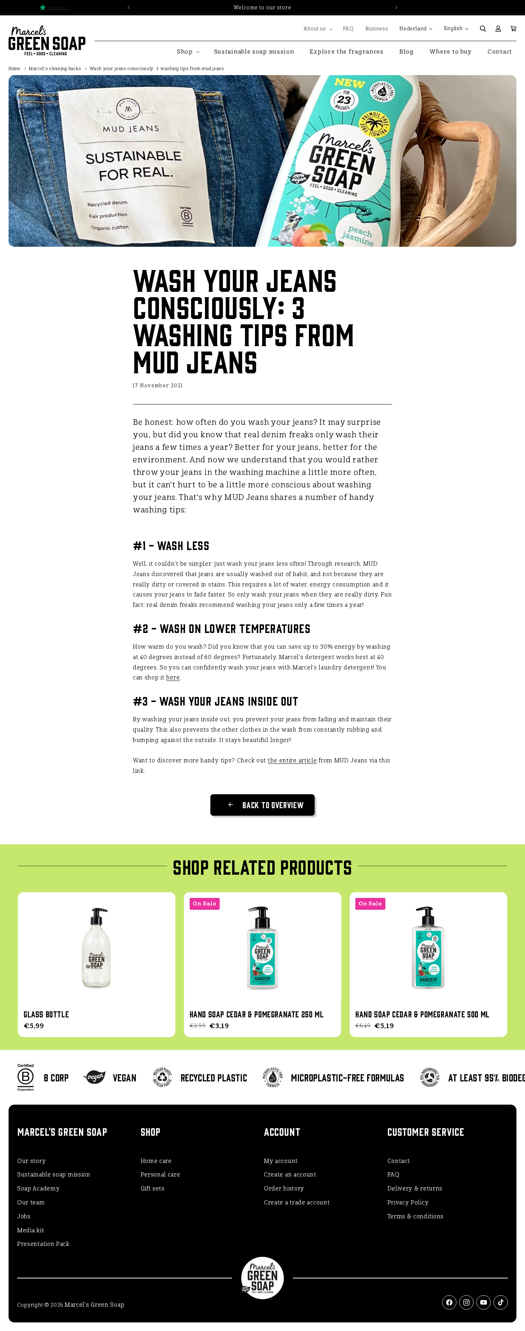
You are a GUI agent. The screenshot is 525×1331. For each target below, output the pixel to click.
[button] (317, 29)
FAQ (394, 1174)
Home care (156, 1161)
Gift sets (153, 1188)
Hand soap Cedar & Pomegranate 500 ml (422, 1014)
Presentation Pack (43, 1244)
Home (15, 68)
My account (281, 1161)
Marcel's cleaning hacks (55, 68)
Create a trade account (297, 1202)
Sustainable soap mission (53, 1174)
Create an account (290, 1174)
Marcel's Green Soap (94, 1304)
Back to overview (273, 804)
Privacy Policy (408, 1202)
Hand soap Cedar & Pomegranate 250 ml (257, 1014)
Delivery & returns (415, 1188)
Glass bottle (46, 1014)
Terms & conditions (416, 1216)
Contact (399, 1161)
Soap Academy (38, 1188)
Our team (31, 1202)
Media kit (30, 1230)
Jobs (24, 1216)
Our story (31, 1161)
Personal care (160, 1174)
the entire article (292, 760)
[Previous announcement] (128, 7)
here (173, 677)
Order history (284, 1188)
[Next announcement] (396, 7)
